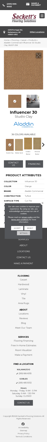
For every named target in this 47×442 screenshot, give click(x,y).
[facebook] (23, 424)
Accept (17, 228)
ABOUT (23, 310)
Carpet (23, 40)
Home (7, 40)
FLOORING (23, 276)
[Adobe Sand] (19, 144)
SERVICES (23, 337)
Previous (4, 100)
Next (43, 100)
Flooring (15, 40)
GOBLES (23, 379)
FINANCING (34, 164)
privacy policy (27, 217)
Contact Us (13, 163)
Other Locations (37, 32)
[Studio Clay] (9, 144)
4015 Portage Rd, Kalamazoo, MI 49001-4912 (15, 32)
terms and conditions (20, 220)
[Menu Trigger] (42, 15)
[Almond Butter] (37, 143)
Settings (23, 233)
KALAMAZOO (23, 369)
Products (32, 40)
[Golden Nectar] (28, 143)
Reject (30, 228)
